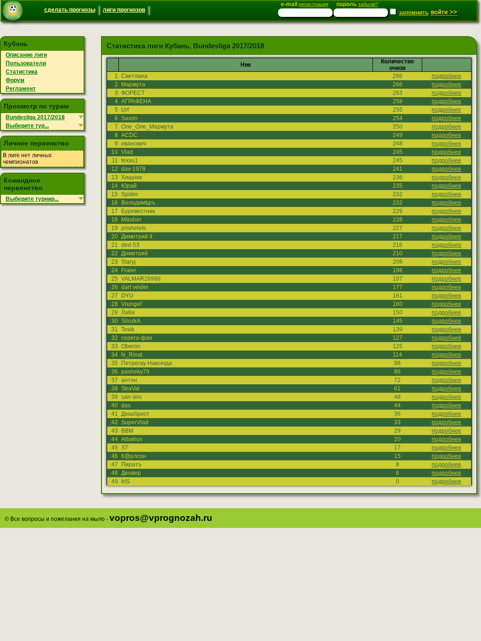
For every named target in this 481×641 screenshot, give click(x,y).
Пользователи (26, 63)
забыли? (368, 4)
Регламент (21, 88)
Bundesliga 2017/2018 (35, 117)
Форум (15, 80)
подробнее (446, 76)
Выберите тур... (27, 125)
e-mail (304, 4)
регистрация (313, 4)
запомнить (413, 12)
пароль (357, 4)
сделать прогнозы (69, 10)
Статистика (22, 72)
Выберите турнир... (32, 199)
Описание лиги (26, 55)
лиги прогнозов (124, 10)
